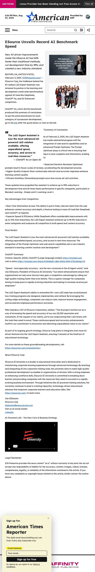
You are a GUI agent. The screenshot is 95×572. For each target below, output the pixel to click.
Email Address (14, 548)
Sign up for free (26, 559)
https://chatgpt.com (72, 258)
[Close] (48, 518)
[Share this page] (88, 30)
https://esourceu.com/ (15, 393)
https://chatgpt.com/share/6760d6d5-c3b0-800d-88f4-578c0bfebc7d (51, 261)
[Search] (76, 30)
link (15, 123)
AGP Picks (8, 4)
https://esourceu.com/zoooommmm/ (22, 348)
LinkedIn (9, 412)
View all (89, 4)
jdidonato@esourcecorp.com (19, 405)
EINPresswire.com (31, 78)
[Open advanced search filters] (81, 30)
